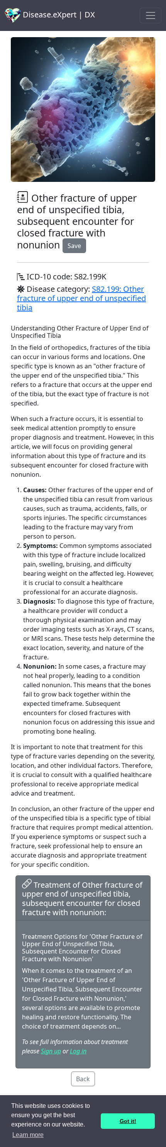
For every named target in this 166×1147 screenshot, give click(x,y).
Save (74, 245)
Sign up (51, 1051)
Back (83, 1079)
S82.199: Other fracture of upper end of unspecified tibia (81, 298)
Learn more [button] (28, 1135)
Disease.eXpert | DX (58, 14)
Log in (78, 1051)
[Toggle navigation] (150, 15)
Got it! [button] (128, 1121)
